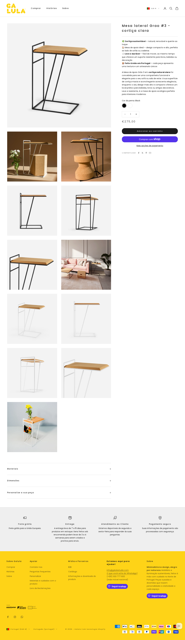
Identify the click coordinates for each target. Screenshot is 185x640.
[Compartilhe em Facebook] (139, 153)
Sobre (65, 8)
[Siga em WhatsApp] (22, 617)
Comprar (36, 8)
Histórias (51, 8)
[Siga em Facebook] (8, 617)
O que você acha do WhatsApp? (122, 573)
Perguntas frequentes (40, 571)
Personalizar (35, 576)
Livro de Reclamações (40, 588)
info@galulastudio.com (118, 570)
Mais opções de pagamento (150, 145)
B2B (70, 567)
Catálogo (72, 571)
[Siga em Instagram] (15, 617)
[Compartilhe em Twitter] (142, 153)
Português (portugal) (44, 629)
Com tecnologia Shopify (93, 629)
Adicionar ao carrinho (150, 131)
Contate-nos (36, 567)
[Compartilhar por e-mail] (150, 153)
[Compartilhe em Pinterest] (146, 153)
